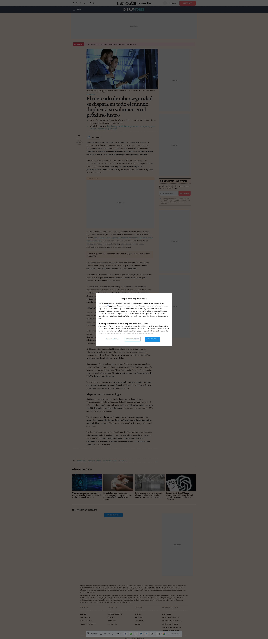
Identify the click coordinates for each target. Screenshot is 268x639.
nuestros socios (129, 303)
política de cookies (151, 316)
